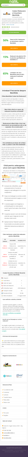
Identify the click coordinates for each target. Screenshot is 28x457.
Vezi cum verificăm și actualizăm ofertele (12, 314)
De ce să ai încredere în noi (20, 450)
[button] (7, 13)
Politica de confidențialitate (8, 450)
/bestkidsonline (7, 438)
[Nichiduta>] (20, 365)
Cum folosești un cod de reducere (12, 451)
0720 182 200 (7, 430)
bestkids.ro (6, 435)
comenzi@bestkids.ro (9, 433)
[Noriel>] (8, 365)
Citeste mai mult (10, 24)
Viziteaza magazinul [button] (14, 32)
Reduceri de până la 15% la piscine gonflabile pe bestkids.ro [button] (18, 57)
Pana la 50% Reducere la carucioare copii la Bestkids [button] (17, 41)
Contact (21, 451)
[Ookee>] (20, 376)
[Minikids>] (8, 376)
